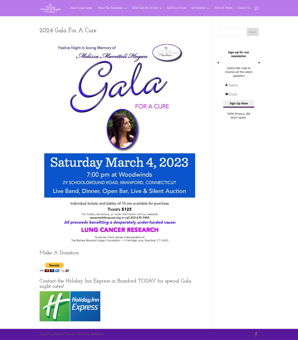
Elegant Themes (64, 334)
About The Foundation (110, 8)
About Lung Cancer (81, 8)
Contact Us (244, 8)
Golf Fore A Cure (176, 8)
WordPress (97, 334)
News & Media (224, 8)
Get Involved (198, 8)
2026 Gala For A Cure (145, 8)
